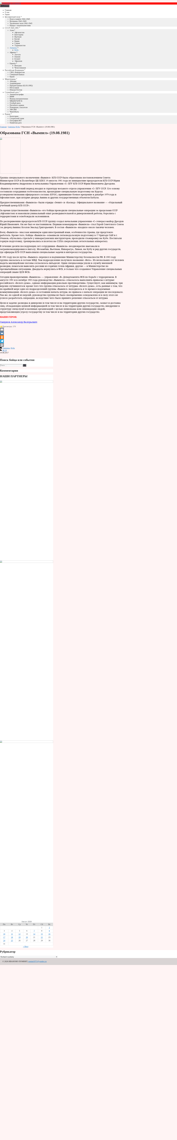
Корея (16, 41)
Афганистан (19, 32)
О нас (7, 12)
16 (49, 934)
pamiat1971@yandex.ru (37, 961)
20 (27, 937)
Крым (12, 77)
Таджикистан (20, 45)
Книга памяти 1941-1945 (20, 19)
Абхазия (13, 81)
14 (34, 934)
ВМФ (12, 97)
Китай (17, 39)
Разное (7, 114)
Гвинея (17, 57)
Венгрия (17, 66)
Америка (13, 48)
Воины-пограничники (19, 99)
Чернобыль (14, 112)
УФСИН (13, 110)
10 (4, 934)
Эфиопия (18, 61)
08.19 (4, 350)
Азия (12, 30)
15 (42, 934)
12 (19, 934)
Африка (13, 52)
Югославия (14, 88)
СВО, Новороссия (17, 72)
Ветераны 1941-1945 (18, 21)
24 (4, 941)
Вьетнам (17, 37)
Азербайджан (15, 83)
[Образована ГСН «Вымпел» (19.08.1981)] (10, 173)
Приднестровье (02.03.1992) (21, 86)
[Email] (62, 329)
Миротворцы (10, 79)
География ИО (16, 121)
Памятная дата (16, 123)
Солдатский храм (17, 118)
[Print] (62, 345)
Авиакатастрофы (17, 94)
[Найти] (24, 365)
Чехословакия (20, 68)
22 (42, 937)
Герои (7, 14)
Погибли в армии (17, 105)
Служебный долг (12, 92)
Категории (14, 116)
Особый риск (15, 103)
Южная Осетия (16, 90)
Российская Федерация (14, 70)
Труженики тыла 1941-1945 (21, 23)
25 (12, 941)
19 (19, 937)
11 (12, 934)
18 (12, 937)
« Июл (25, 947)
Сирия (17, 43)
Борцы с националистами (20, 25)
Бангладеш (18, 35)
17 (4, 937)
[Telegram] (62, 341)
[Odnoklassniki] (62, 337)
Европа (13, 63)
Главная (8, 10)
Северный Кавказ (17, 74)
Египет (17, 59)
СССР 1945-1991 (12, 28)
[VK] (62, 333)
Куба (16, 50)
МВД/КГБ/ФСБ (16, 101)
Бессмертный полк (12, 17)
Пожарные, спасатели (19, 107)
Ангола (17, 55)
